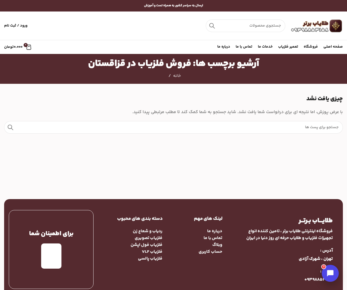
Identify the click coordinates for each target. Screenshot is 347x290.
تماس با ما (213, 238)
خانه (177, 76)
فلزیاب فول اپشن (146, 245)
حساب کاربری (210, 251)
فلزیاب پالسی (150, 258)
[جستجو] (212, 25)
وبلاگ (217, 245)
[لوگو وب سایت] (317, 25)
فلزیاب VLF (152, 251)
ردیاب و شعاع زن (147, 231)
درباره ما (214, 231)
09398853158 (318, 279)
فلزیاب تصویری (148, 238)
